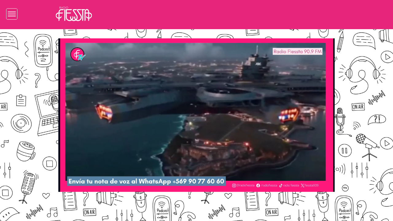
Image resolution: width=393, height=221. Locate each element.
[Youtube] (318, 14)
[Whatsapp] (336, 14)
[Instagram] (262, 14)
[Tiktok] (299, 14)
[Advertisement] (29, 125)
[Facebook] (281, 14)
